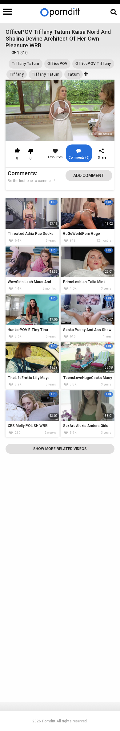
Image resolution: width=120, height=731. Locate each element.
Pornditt (48, 721)
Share (102, 157)
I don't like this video (30, 151)
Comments (22, 173)
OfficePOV (57, 63)
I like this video (17, 151)
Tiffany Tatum (25, 63)
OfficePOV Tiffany (93, 63)
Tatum (73, 74)
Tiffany (17, 74)
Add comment (88, 175)
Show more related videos (60, 449)
